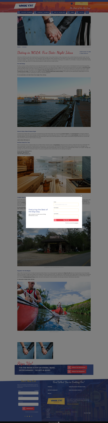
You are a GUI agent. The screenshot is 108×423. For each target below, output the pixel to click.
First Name (56, 207)
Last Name (56, 213)
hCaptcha (76, 223)
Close (81, 196)
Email (55, 202)
